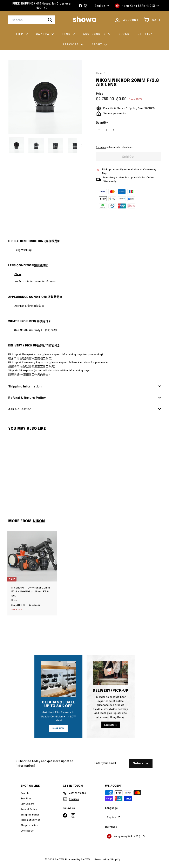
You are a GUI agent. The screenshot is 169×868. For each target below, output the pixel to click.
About (97, 44)
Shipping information (25, 386)
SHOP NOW (58, 728)
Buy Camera (27, 803)
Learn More (110, 724)
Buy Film (26, 798)
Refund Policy (29, 809)
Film (20, 33)
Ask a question (20, 409)
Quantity (102, 122)
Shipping (101, 147)
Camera (43, 33)
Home (99, 73)
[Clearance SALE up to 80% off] (58, 679)
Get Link (145, 33)
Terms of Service (30, 819)
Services (71, 44)
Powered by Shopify (107, 859)
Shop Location (29, 825)
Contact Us (27, 830)
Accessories (95, 33)
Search (25, 793)
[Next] (79, 145)
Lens (67, 33)
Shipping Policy (30, 814)
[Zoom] (45, 97)
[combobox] (31, 19)
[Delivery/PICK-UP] (110, 673)
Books (124, 33)
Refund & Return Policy (27, 397)
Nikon (39, 521)
